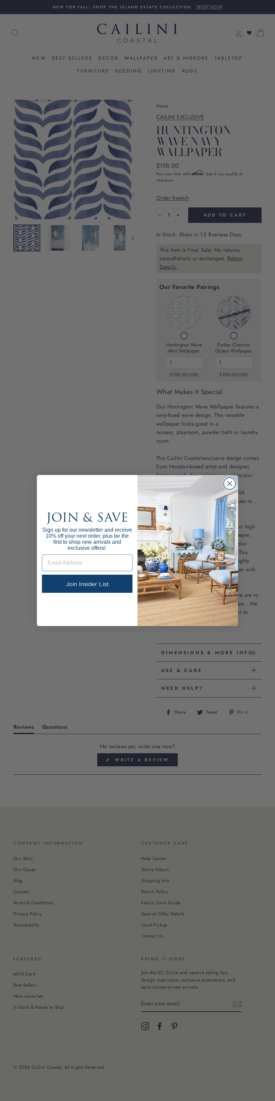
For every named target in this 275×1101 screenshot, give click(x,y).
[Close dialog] (229, 483)
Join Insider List (87, 584)
